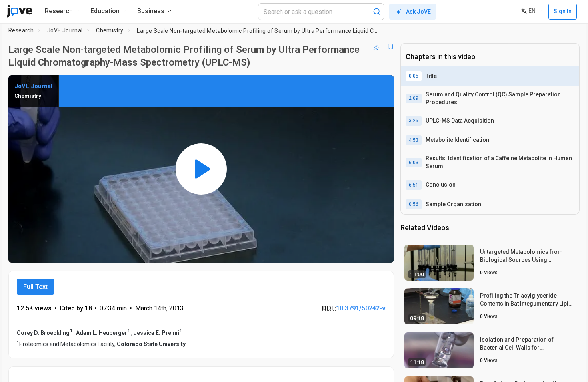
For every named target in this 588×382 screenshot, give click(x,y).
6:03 (413, 162)
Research (21, 30)
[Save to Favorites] (391, 46)
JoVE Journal (65, 30)
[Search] (377, 12)
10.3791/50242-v (361, 308)
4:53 (413, 140)
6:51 (413, 185)
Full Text (35, 286)
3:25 (413, 120)
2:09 (413, 98)
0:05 (413, 76)
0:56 (413, 204)
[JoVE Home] (19, 11)
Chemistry (110, 30)
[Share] (376, 46)
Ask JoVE (418, 11)
